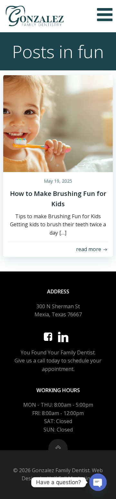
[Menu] (104, 15)
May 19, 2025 (58, 181)
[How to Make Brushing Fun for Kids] (58, 123)
